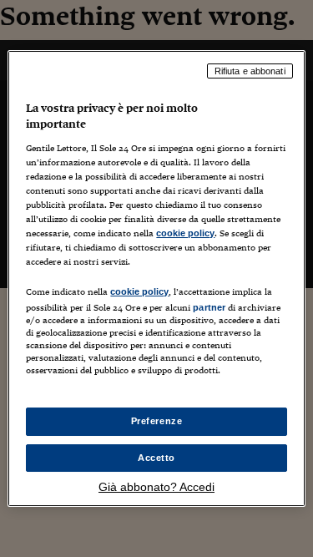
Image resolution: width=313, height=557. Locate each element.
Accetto (156, 458)
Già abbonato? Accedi (156, 487)
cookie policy (185, 233)
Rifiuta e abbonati (250, 71)
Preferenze (157, 421)
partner (209, 307)
